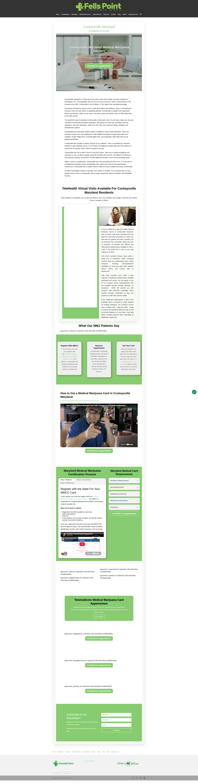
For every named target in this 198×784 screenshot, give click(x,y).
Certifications (65, 14)
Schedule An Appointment (99, 66)
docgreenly (95, 31)
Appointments (97, 14)
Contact (113, 14)
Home (57, 14)
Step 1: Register (66, 480)
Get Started (99, 617)
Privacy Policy (66, 773)
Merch (124, 14)
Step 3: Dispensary (67, 483)
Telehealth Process (85, 14)
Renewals (74, 14)
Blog (119, 14)
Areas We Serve (57, 773)
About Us (106, 14)
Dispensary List (133, 14)
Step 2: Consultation (84, 480)
